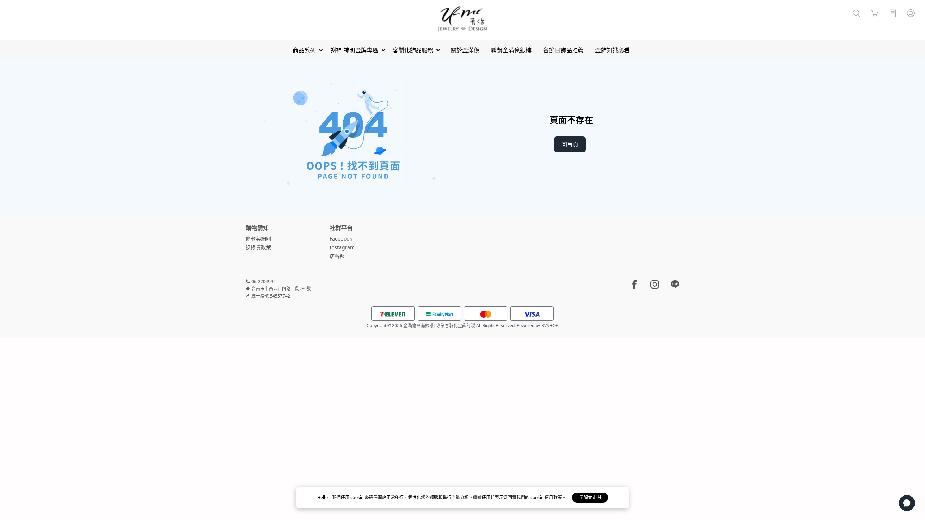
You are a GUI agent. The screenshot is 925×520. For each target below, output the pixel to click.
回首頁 (569, 144)
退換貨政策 (258, 247)
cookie (357, 497)
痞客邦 (337, 255)
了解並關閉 (590, 497)
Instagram (342, 247)
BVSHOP (549, 325)
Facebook (341, 238)
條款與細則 (258, 238)
